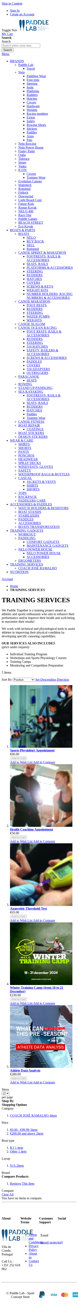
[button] (21, 762)
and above (26, 1133)
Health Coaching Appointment (31, 829)
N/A (17, 1165)
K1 (16, 1147)
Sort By (7, 679)
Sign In (15, 10)
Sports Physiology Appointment (32, 750)
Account (7, 579)
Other (18, 1151)
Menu (5, 54)
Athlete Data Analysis (25, 1070)
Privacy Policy (34, 1247)
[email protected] (52, 1242)
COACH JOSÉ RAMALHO (33, 1115)
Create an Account (22, 14)
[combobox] (21, 45)
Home (14, 586)
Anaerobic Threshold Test (28, 908)
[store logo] (33, 30)
